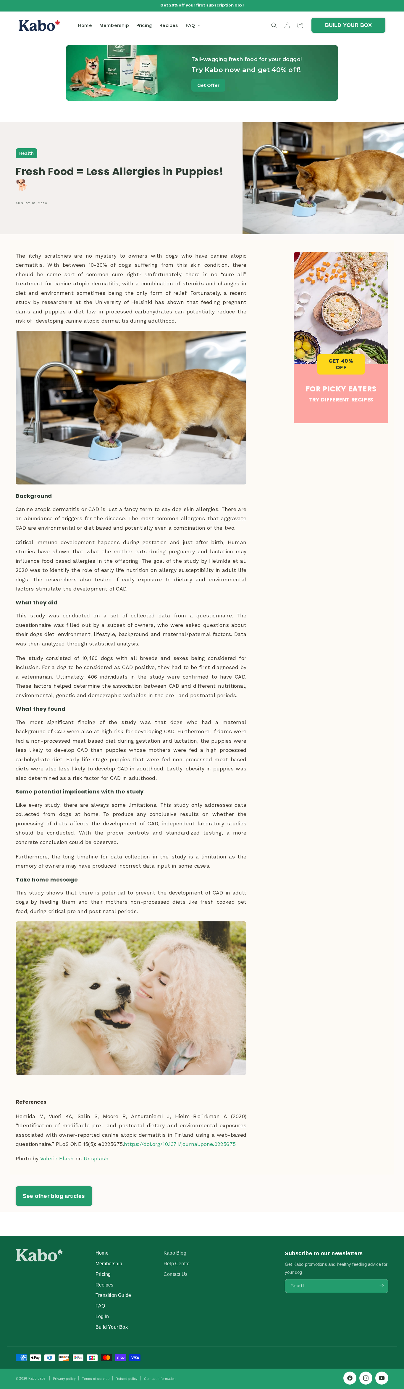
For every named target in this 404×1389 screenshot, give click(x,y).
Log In (102, 1316)
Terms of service (95, 1378)
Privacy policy (64, 1378)
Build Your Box (112, 1326)
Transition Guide (113, 1295)
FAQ (100, 1305)
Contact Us (176, 1273)
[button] (192, 25)
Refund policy (127, 1378)
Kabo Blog (175, 1252)
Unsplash (96, 1159)
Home (102, 1252)
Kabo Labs (37, 1378)
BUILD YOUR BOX (348, 25)
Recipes (104, 1284)
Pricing (103, 1273)
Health (26, 153)
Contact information (160, 1378)
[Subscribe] (381, 1286)
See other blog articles (54, 1196)
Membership (109, 1263)
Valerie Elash (57, 1159)
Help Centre (177, 1263)
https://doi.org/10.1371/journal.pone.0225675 (180, 1144)
